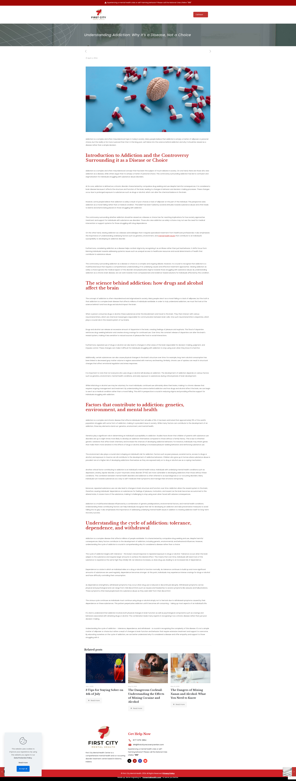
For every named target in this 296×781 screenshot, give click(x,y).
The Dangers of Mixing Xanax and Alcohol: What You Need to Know (188, 693)
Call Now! (199, 14)
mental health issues (166, 236)
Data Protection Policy (23, 758)
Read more (23, 762)
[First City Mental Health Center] (98, 14)
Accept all (23, 769)
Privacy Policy (168, 773)
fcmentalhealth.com (151, 777)
